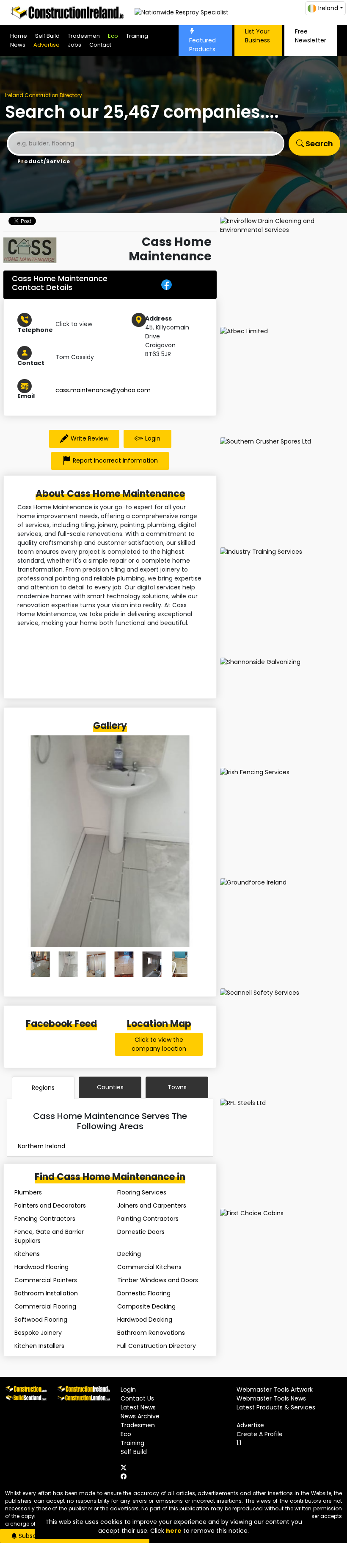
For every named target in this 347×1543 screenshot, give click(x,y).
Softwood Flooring (40, 1319)
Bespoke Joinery (38, 1332)
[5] (180, 964)
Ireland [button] (328, 8)
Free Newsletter (310, 36)
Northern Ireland (41, 1146)
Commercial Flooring (45, 1306)
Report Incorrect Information (115, 460)
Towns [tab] (177, 1087)
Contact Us (137, 1398)
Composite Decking (146, 1306)
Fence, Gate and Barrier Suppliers (49, 1236)
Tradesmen (84, 36)
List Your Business (257, 36)
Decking (129, 1254)
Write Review (89, 438)
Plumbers (28, 1192)
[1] (68, 964)
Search (318, 143)
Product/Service (43, 161)
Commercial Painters (45, 1280)
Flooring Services (141, 1192)
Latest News (138, 1407)
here (174, 1530)
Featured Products (202, 44)
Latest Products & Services (276, 1407)
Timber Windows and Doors (157, 1280)
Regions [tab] (43, 1087)
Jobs (74, 45)
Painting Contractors (148, 1218)
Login (152, 438)
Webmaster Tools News (271, 1398)
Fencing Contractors (44, 1218)
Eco (113, 36)
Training (137, 36)
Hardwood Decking (144, 1319)
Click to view (73, 324)
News (17, 45)
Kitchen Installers (39, 1346)
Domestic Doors (141, 1232)
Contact (100, 45)
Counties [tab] (110, 1087)
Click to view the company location (159, 1044)
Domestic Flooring (144, 1293)
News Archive (140, 1416)
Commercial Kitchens (149, 1267)
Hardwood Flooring (41, 1267)
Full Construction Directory (156, 1346)
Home (18, 36)
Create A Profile (260, 1434)
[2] (96, 964)
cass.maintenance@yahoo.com (103, 390)
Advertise (46, 45)
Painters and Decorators (50, 1205)
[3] (124, 964)
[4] (152, 964)
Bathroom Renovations (151, 1332)
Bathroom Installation (46, 1293)
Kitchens (27, 1254)
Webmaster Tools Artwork (275, 1389)
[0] (40, 964)
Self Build (47, 36)
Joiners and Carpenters (151, 1205)
